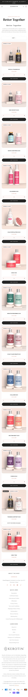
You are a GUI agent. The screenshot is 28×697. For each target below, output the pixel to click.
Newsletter (14, 593)
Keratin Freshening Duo (14, 313)
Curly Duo (14, 272)
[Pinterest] (14, 585)
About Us (14, 627)
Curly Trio (14, 555)
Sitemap (17, 685)
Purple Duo (14, 476)
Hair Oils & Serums (14, 640)
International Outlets (14, 598)
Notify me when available (14, 523)
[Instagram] (10, 585)
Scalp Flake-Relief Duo (14, 354)
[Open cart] (26, 6)
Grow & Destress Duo (14, 150)
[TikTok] (20, 585)
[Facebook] (7, 585)
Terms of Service (14, 613)
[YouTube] (17, 585)
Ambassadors (14, 611)
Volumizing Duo (14, 191)
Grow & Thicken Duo (14, 69)
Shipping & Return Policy (14, 608)
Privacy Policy (14, 603)
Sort (13, 37)
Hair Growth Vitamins (14, 634)
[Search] (23, 6)
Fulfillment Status (14, 595)
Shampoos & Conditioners (14, 637)
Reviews (14, 629)
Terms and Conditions (14, 606)
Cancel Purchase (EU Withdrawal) (14, 619)
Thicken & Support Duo (14, 516)
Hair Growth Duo (14, 110)
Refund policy (14, 616)
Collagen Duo (14, 394)
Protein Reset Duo (14, 435)
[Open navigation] (2, 6)
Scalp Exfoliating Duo (14, 232)
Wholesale (14, 601)
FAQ (14, 632)
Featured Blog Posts (14, 642)
